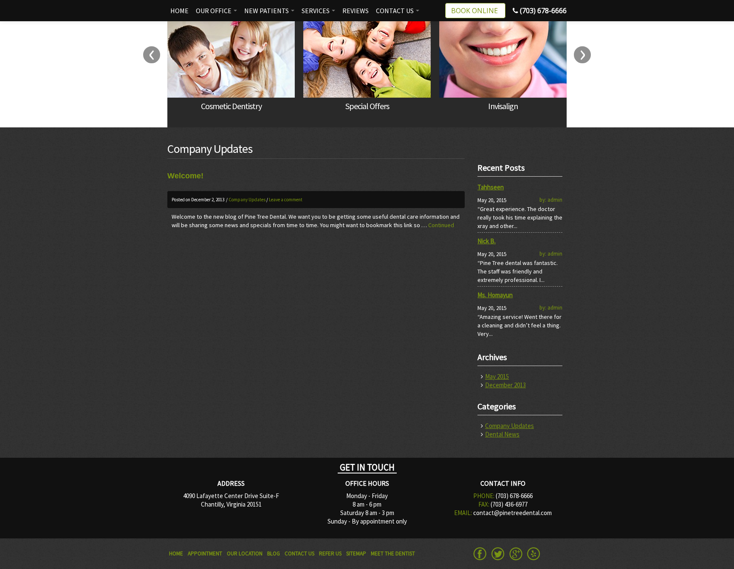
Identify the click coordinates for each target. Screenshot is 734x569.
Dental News (502, 434)
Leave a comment (285, 200)
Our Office (214, 10)
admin (555, 199)
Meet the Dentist (393, 553)
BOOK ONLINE (475, 10)
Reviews (355, 10)
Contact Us (395, 10)
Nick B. (486, 241)
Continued (441, 225)
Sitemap (356, 553)
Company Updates (247, 200)
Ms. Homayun (495, 295)
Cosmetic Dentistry (231, 106)
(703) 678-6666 (542, 10)
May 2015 (497, 376)
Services (316, 10)
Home (179, 10)
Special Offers (367, 106)
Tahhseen (490, 187)
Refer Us (330, 553)
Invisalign (503, 106)
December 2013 (505, 385)
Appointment (205, 553)
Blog (273, 553)
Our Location (245, 553)
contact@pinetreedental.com (512, 513)
